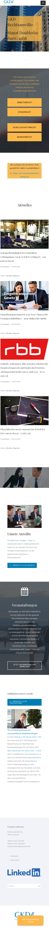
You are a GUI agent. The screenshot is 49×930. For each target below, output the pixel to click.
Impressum (14, 856)
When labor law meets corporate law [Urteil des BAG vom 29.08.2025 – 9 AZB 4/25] (22, 431)
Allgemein (16, 276)
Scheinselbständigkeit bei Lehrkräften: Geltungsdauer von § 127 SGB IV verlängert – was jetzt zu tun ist (23, 257)
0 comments (4, 267)
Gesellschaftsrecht (24, 127)
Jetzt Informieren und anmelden (24, 666)
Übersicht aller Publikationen (18, 702)
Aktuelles (8, 276)
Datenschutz (14, 860)
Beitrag (17, 737)
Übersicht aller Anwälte (24, 565)
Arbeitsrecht (24, 102)
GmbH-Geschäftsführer (31, 757)
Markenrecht (24, 137)
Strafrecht (24, 112)
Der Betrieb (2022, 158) (32, 737)
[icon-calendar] (24, 592)
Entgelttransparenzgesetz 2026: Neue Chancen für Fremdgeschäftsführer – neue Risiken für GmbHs (24, 316)
